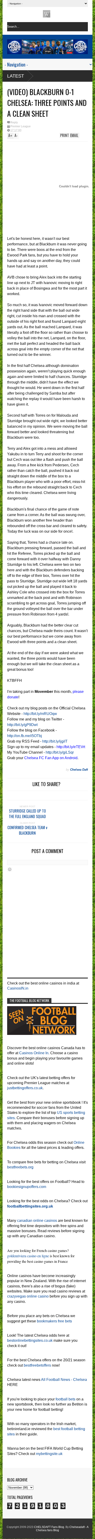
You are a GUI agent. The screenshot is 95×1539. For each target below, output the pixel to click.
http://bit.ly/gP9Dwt (22, 725)
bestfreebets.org (20, 1167)
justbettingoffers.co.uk (25, 1088)
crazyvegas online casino (28, 1296)
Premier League (20, 126)
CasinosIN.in (17, 988)
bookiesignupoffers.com (26, 1187)
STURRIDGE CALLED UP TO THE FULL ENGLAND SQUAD (27, 813)
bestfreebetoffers (37, 1365)
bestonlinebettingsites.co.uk (30, 1340)
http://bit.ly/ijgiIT (55, 741)
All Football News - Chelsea (64, 1380)
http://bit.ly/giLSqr (60, 752)
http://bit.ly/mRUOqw (40, 714)
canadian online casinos (37, 1220)
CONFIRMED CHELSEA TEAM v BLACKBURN (27, 830)
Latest (15, 75)
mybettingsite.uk (49, 1454)
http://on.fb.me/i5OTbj (24, 736)
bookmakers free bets (54, 1321)
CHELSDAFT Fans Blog (49, 1527)
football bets (65, 1399)
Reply (14, 122)
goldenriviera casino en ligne (28, 1255)
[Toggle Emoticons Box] (9, 869)
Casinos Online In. (34, 1053)
